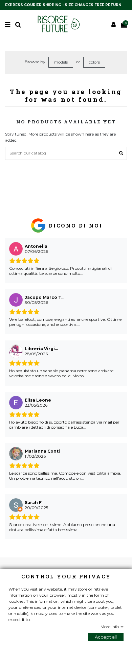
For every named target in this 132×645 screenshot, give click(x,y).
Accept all (106, 637)
